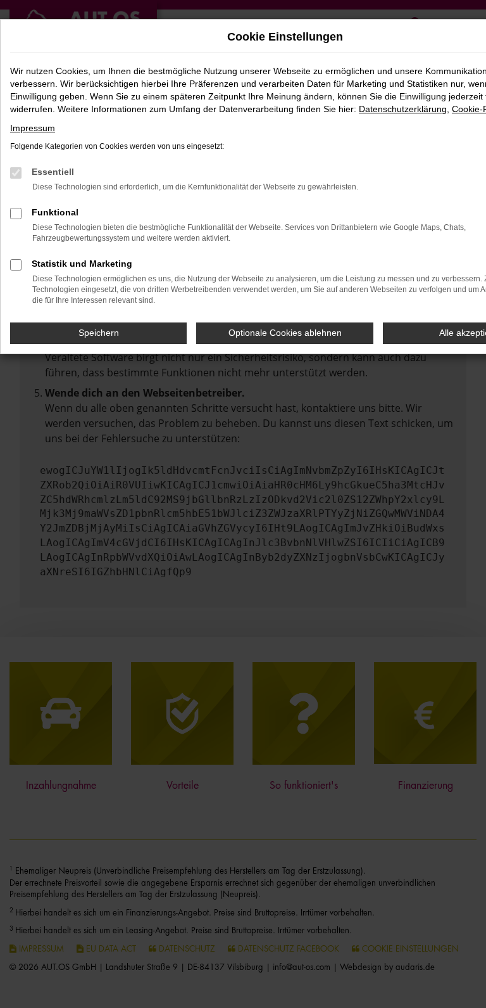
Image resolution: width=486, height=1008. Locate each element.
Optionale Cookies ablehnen (285, 333)
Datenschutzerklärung (403, 109)
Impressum (32, 128)
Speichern (98, 333)
